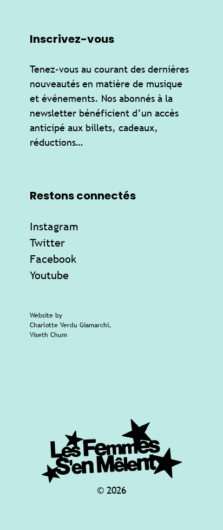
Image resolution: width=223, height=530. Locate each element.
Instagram (54, 226)
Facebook (53, 259)
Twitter (47, 242)
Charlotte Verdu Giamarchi (69, 325)
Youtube (49, 275)
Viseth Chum (48, 335)
